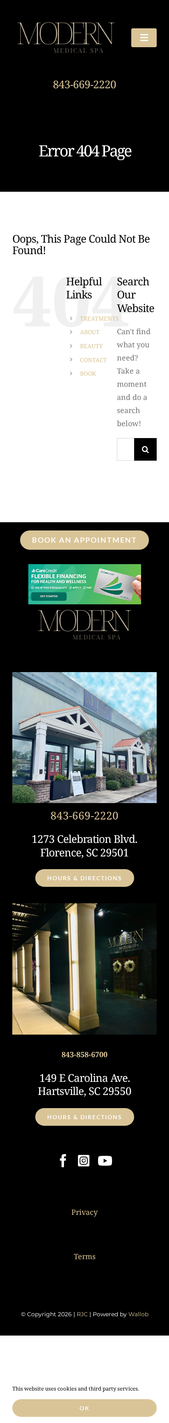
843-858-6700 (84, 1054)
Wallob (138, 1314)
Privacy (84, 1212)
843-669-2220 (84, 84)
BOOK (88, 373)
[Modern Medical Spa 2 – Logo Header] (65, 20)
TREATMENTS (99, 318)
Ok (85, 1408)
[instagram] (83, 1160)
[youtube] (105, 1160)
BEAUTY (91, 346)
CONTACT (93, 360)
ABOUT (90, 332)
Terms (85, 1256)
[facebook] (63, 1160)
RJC (82, 1314)
